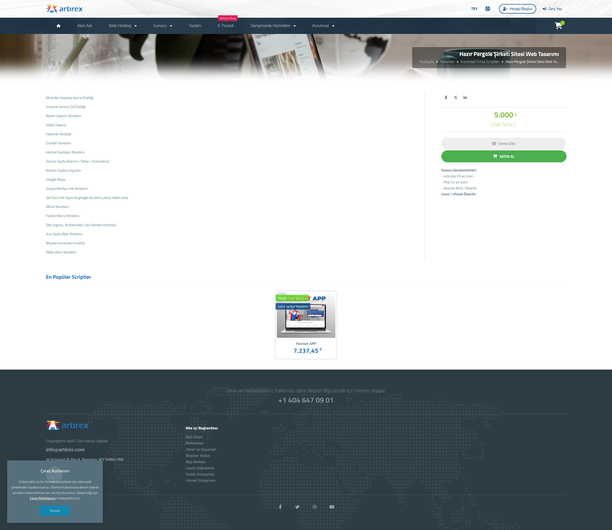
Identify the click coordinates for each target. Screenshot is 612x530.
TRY (474, 8)
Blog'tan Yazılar (198, 456)
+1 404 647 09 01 (306, 399)
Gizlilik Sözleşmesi (200, 474)
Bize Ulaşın (194, 437)
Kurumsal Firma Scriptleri (480, 61)
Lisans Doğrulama (200, 468)
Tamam (55, 510)
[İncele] (299, 315)
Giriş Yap (555, 9)
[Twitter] (297, 507)
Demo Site (506, 143)
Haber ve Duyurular (201, 449)
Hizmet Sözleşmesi (200, 480)
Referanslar (195, 443)
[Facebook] (280, 507)
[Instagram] (314, 507)
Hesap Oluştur (520, 9)
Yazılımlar (447, 61)
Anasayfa (426, 61)
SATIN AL (506, 156)
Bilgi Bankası (195, 462)
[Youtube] (332, 507)
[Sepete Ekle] (313, 315)
